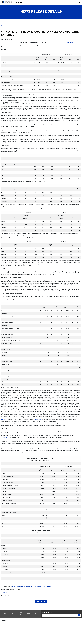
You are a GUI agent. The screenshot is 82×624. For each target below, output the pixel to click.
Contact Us (5, 616)
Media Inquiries (41, 601)
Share (36, 616)
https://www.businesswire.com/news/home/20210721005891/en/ (35, 586)
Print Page (20, 616)
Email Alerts (28, 616)
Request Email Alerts (47, 612)
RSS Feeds (13, 616)
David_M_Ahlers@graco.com (7, 592)
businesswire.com (16, 586)
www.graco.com (4, 419)
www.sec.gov (38, 419)
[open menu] (79, 2)
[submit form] (79, 615)
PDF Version (70, 42)
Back (80, 28)
